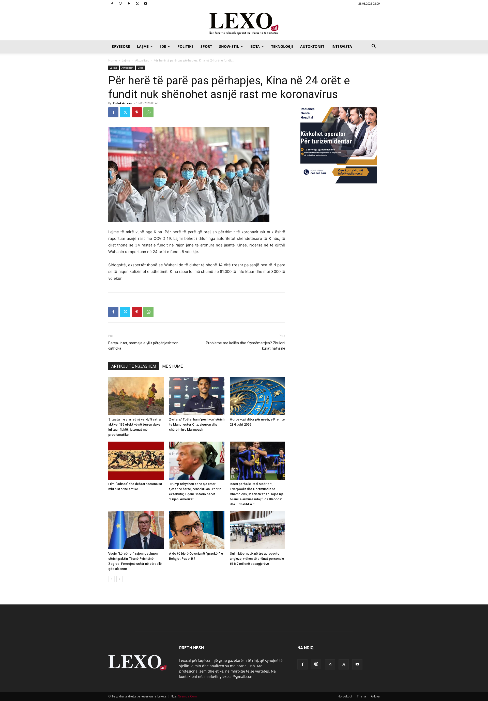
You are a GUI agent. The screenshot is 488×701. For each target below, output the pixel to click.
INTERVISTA (341, 46)
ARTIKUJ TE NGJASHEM (133, 366)
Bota (255, 46)
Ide (163, 46)
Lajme (143, 46)
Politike (185, 46)
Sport (206, 46)
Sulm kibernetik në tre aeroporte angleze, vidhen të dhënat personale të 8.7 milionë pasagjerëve (257, 559)
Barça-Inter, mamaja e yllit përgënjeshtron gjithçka (143, 346)
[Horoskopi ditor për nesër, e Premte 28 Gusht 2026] (257, 396)
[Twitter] (137, 3)
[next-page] (119, 579)
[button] (374, 46)
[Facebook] (112, 3)
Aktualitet (142, 60)
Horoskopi (345, 696)
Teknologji (282, 46)
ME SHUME (172, 366)
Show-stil (229, 46)
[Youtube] (145, 3)
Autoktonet (312, 46)
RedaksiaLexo (122, 103)
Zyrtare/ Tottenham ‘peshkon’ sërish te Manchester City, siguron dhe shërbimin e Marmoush (196, 424)
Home (112, 60)
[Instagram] (120, 3)
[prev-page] (111, 579)
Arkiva (375, 696)
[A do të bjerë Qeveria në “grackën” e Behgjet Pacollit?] (196, 530)
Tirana (361, 696)
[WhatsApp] (148, 112)
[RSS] (129, 3)
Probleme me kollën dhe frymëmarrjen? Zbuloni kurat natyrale (245, 346)
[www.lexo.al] (244, 24)
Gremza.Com (187, 696)
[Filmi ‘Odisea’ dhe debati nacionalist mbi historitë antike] (136, 461)
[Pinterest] (137, 112)
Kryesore (121, 46)
